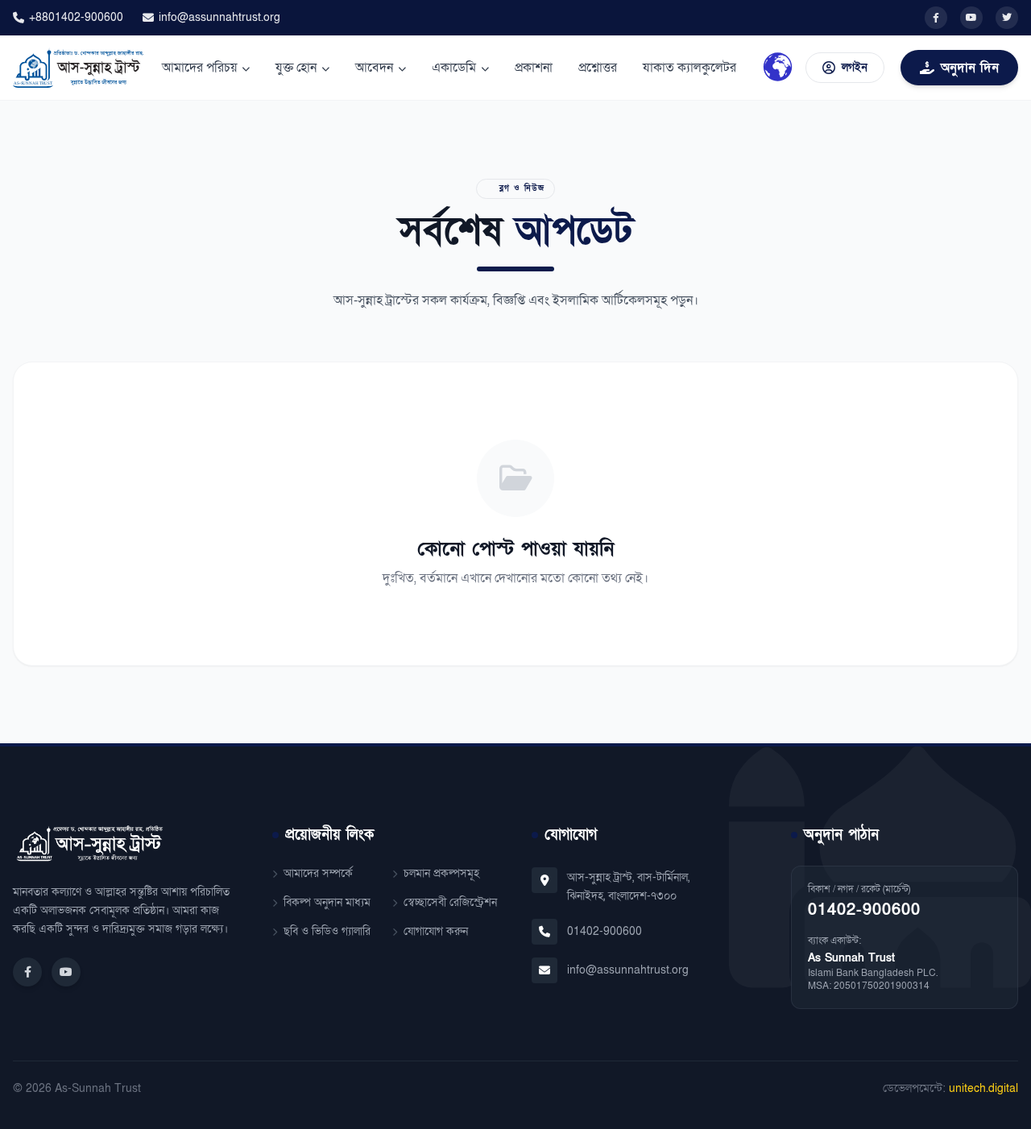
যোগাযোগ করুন (436, 931)
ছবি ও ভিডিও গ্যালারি (327, 931)
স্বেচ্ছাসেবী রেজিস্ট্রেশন (450, 902)
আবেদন (374, 68)
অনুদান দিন (970, 68)
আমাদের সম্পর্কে (318, 873)
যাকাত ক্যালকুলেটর (689, 68)
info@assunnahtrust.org (219, 17)
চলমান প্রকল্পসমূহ (441, 873)
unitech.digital (983, 1088)
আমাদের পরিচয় (199, 68)
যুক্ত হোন (296, 68)
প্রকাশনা (534, 68)
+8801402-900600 (76, 17)
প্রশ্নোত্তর (597, 68)
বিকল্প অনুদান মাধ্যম (327, 902)
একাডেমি (454, 68)
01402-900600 (604, 931)
